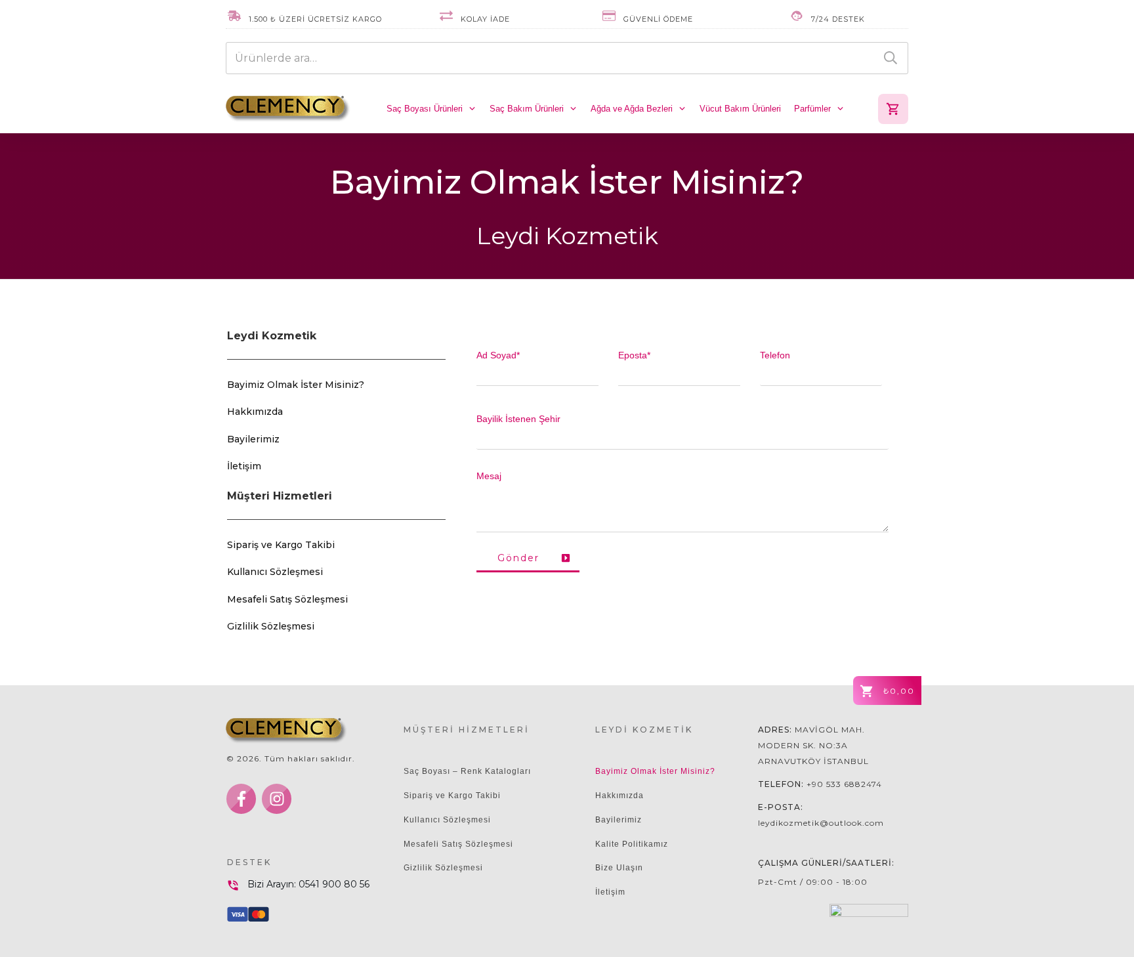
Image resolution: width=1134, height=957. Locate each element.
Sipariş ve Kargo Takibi (281, 545)
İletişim (244, 466)
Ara (890, 58)
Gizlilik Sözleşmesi (270, 626)
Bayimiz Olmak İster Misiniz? (295, 385)
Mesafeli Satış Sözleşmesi (287, 599)
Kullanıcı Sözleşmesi (275, 572)
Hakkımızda (255, 411)
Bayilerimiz (253, 439)
